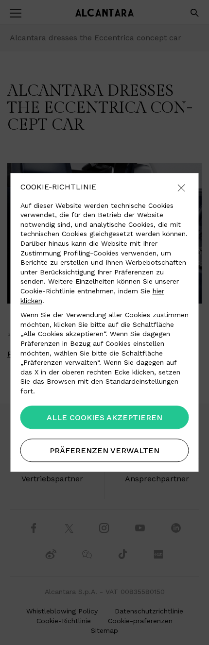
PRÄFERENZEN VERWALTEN (104, 451)
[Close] (181, 189)
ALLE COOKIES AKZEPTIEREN (104, 418)
